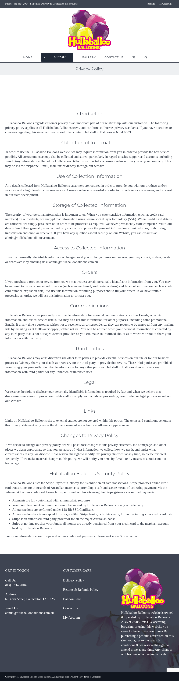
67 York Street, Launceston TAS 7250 (30, 599)
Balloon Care (72, 599)
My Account (71, 617)
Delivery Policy (73, 580)
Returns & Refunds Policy (80, 589)
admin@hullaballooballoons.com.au (29, 613)
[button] (146, 57)
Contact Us (70, 608)
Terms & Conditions (92, 677)
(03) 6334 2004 (20, 3)
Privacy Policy (76, 677)
